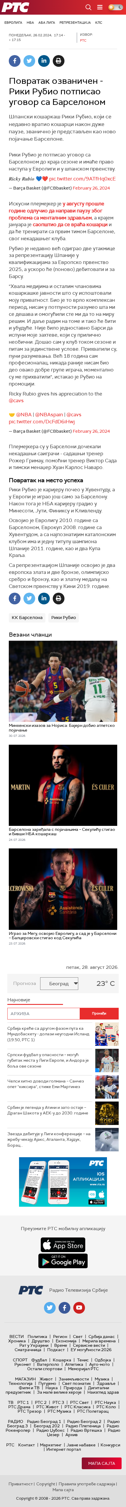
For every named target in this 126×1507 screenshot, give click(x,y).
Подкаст (56, 1349)
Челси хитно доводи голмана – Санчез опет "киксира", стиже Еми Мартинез (45, 1084)
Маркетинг (51, 1445)
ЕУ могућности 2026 (91, 1349)
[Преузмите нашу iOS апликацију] (63, 1244)
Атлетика (74, 1364)
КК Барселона (27, 617)
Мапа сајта (101, 1463)
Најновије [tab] (18, 1000)
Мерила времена (99, 1341)
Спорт (20, 1360)
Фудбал (39, 1360)
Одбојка (103, 1360)
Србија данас (101, 1336)
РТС (10, 1445)
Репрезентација (75, 23)
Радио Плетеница (83, 1425)
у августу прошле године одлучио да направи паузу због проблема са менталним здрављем (56, 210)
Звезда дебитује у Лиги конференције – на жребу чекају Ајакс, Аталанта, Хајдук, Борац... (49, 1139)
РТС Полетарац (92, 1411)
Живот (46, 1379)
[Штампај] (58, 61)
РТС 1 (23, 1402)
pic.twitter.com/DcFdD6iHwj (42, 421)
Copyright (45, 1483)
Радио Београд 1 (44, 1421)
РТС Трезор (30, 1411)
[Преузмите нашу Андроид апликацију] (63, 1261)
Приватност (20, 1483)
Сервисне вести (89, 1345)
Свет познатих (76, 1383)
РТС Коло (106, 1406)
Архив (71, 1434)
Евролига (13, 23)
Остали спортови (44, 1368)
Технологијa (20, 1383)
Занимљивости (74, 1379)
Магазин (25, 1379)
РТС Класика (77, 1406)
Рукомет (22, 1364)
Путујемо (47, 1383)
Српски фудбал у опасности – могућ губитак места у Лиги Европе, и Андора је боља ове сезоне (48, 1060)
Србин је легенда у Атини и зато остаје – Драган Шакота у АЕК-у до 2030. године (47, 1110)
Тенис (83, 1360)
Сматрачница (28, 1349)
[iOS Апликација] (63, 1182)
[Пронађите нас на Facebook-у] (64, 1308)
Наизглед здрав (103, 1392)
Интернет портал (63, 1449)
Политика (37, 1336)
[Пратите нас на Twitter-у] (50, 1308)
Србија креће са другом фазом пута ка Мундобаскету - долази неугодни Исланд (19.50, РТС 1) (48, 1034)
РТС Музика (59, 1411)
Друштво (41, 1341)
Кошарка (62, 1360)
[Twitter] (29, 61)
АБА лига (46, 23)
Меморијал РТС (83, 1368)
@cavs (16, 400)
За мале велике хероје (59, 1392)
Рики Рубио (63, 617)
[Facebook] (15, 61)
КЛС (98, 23)
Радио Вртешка (86, 1430)
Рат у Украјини (33, 1345)
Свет (78, 1336)
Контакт (26, 1445)
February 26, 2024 (91, 188)
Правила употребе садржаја (87, 1483)
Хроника (17, 1341)
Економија (66, 1341)
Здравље (106, 1383)
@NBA (24, 414)
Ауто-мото (99, 1364)
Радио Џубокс (50, 1430)
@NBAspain (49, 414)
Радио (15, 1421)
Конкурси (110, 1445)
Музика (102, 1379)
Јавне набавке (81, 1445)
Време (60, 1345)
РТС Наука (105, 1402)
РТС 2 (41, 1402)
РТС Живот (47, 1406)
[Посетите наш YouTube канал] (79, 1308)
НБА (30, 23)
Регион (60, 1336)
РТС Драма (19, 1406)
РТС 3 (58, 1402)
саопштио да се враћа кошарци (70, 224)
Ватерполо (48, 1364)
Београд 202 (47, 1425)
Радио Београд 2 (84, 1421)
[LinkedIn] (44, 61)
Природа (73, 1387)
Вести (16, 1336)
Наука (51, 1387)
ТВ (10, 1402)
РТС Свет (79, 1402)
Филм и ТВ (29, 1387)
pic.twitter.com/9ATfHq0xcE (82, 178)
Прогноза (24, 983)
